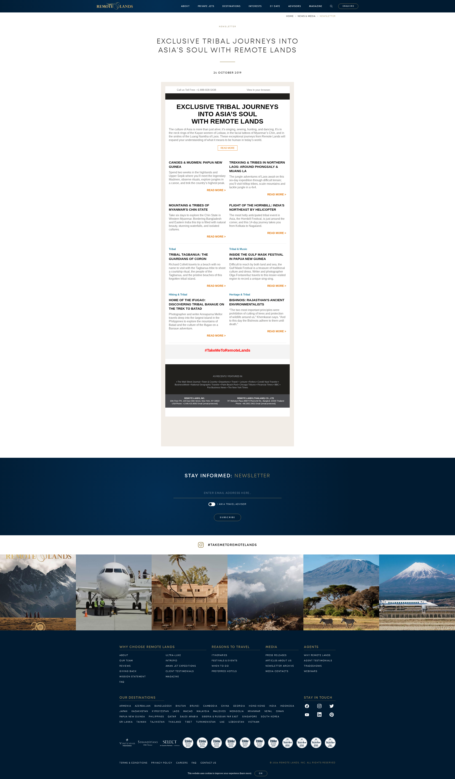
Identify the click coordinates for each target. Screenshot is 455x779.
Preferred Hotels (224, 671)
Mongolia (237, 711)
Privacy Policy (161, 762)
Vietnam (253, 722)
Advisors (294, 6)
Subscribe (227, 517)
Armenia (125, 706)
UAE (222, 722)
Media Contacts (277, 671)
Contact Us (208, 762)
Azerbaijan (143, 706)
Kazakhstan (140, 711)
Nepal (268, 711)
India (272, 706)
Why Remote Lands (317, 655)
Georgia (239, 706)
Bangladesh (163, 706)
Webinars (310, 671)
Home (290, 16)
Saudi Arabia (189, 716)
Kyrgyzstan (160, 711)
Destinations (231, 6)
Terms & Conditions (133, 762)
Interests (255, 6)
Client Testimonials (180, 671)
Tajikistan (157, 722)
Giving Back (128, 671)
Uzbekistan (236, 722)
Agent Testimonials (318, 660)
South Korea (270, 716)
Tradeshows (313, 666)
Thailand (174, 722)
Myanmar (254, 711)
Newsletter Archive (280, 666)
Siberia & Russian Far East (220, 716)
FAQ (121, 682)
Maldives (219, 711)
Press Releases (276, 655)
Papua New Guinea (132, 716)
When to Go (220, 666)
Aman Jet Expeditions (181, 666)
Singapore (249, 716)
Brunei (194, 706)
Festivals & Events (224, 660)
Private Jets (206, 6)
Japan (123, 711)
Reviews (125, 666)
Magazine (315, 6)
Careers (182, 762)
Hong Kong (257, 706)
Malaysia (203, 711)
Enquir (348, 6)
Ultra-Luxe (173, 655)
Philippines (156, 716)
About (185, 6)
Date (275, 6)
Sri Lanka (126, 722)
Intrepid (171, 660)
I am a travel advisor (231, 504)
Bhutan (181, 706)
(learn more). (246, 773)
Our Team (126, 660)
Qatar (172, 716)
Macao (188, 711)
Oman (280, 711)
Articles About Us (278, 660)
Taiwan (141, 722)
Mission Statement (132, 676)
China (225, 706)
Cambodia (210, 706)
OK (261, 773)
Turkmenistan (206, 722)
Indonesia (287, 706)
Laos (176, 711)
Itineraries (219, 655)
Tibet (188, 722)
